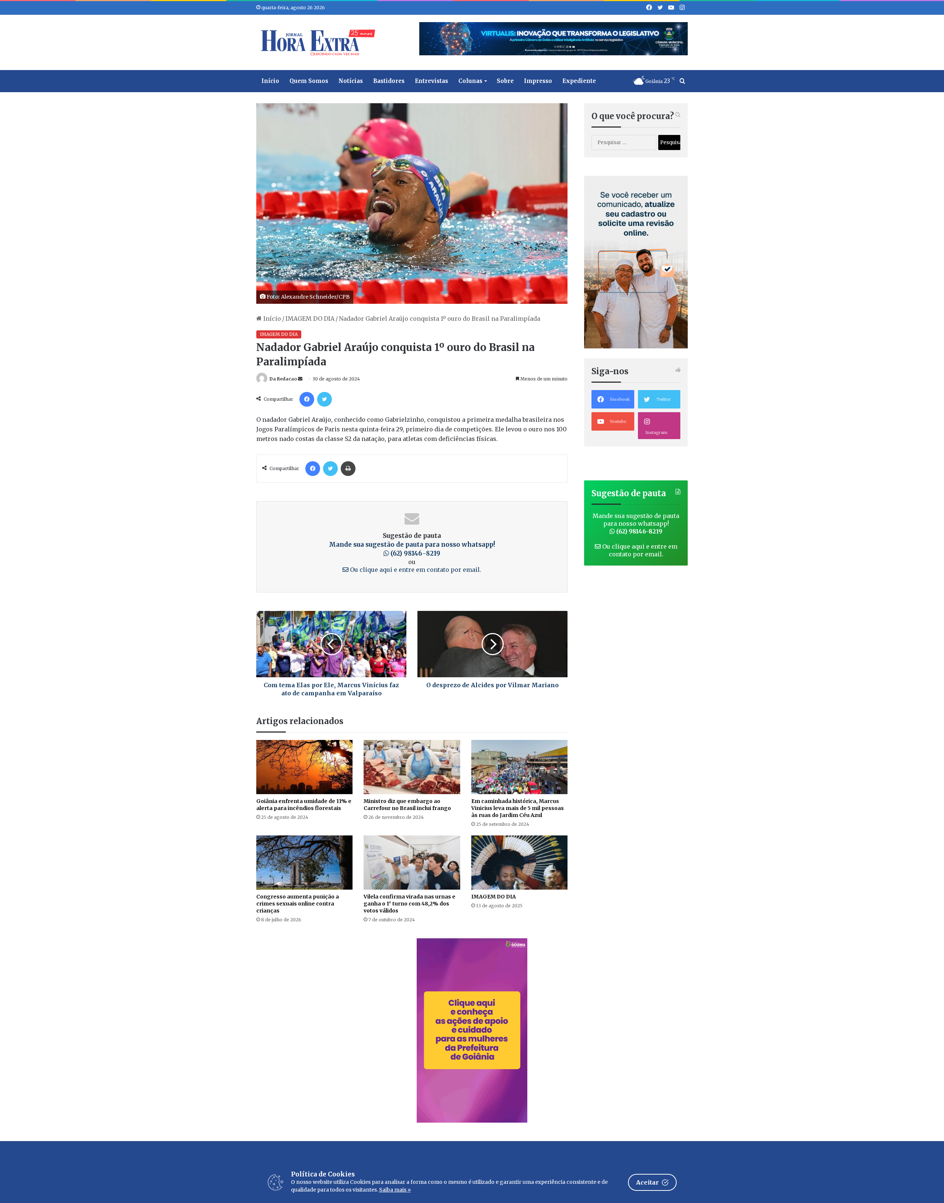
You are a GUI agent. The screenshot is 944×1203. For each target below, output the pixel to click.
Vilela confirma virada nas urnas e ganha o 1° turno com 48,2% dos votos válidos (409, 903)
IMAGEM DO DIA (309, 318)
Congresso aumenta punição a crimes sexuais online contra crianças (297, 903)
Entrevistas (431, 80)
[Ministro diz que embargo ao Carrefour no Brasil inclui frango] (412, 767)
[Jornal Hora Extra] (316, 42)
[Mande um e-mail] (300, 379)
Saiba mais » (395, 1189)
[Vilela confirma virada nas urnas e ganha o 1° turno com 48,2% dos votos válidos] (412, 862)
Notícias (351, 80)
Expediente (579, 80)
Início (270, 80)
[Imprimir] (348, 468)
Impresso (538, 80)
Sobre (505, 80)
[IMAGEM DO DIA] (519, 862)
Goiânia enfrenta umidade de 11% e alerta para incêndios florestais (303, 804)
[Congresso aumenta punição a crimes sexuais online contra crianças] (304, 862)
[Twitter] (324, 399)
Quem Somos (308, 80)
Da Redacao (283, 379)
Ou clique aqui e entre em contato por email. (414, 569)
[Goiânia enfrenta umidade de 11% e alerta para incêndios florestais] (304, 767)
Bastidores (389, 80)
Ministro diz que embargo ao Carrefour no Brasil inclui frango (407, 804)
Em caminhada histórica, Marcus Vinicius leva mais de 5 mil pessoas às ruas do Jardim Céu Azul (517, 808)
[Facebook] (306, 399)
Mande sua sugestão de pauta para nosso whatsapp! (412, 548)
